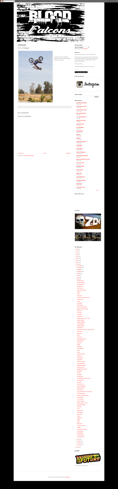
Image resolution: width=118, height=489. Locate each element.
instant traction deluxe (81, 106)
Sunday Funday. (80, 320)
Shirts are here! (80, 380)
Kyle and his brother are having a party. (85, 329)
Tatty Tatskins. (80, 357)
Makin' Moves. (80, 305)
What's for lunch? (81, 367)
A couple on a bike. (81, 425)
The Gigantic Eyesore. (82, 339)
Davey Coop (80, 331)
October (79, 269)
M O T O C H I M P (80, 162)
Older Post (68, 153)
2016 (77, 253)
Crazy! (78, 301)
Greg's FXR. (79, 359)
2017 (77, 251)
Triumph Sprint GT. (81, 354)
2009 (77, 447)
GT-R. (78, 408)
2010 (77, 264)
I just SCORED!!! (80, 324)
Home (45, 153)
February (79, 442)
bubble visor (79, 173)
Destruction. (79, 414)
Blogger (68, 477)
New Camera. (80, 288)
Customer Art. (80, 316)
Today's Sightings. (81, 322)
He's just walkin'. (80, 284)
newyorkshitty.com (80, 176)
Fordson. (79, 292)
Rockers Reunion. (81, 387)
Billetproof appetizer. (81, 365)
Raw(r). (78, 344)
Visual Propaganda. (81, 386)
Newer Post (20, 153)
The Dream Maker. (81, 393)
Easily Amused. (80, 280)
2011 (77, 262)
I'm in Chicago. (80, 399)
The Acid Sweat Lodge (81, 109)
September (79, 271)
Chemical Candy (80, 124)
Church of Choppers (81, 152)
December (79, 265)
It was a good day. (81, 363)
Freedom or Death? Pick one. (83, 297)
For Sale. (79, 372)
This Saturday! (80, 348)
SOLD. (78, 350)
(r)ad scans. (79, 295)
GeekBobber (79, 145)
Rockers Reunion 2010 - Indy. (83, 318)
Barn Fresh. (79, 337)
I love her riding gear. (81, 290)
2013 (77, 258)
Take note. (79, 342)
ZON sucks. (79, 310)
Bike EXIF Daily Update (81, 102)
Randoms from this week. (82, 308)
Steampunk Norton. (81, 404)
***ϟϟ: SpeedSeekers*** (81, 117)
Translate (85, 48)
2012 (77, 260)
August (79, 273)
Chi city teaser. (80, 397)
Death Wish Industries (81, 141)
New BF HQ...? (80, 286)
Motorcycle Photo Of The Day (83, 159)
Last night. (79, 314)
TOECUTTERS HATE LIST (82, 155)
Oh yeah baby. (80, 431)
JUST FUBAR (79, 148)
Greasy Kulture (79, 169)
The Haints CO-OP (80, 187)
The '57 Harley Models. (82, 307)
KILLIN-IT (78, 138)
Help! (78, 421)
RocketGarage (79, 131)
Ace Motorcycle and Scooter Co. (84, 378)
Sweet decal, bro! (81, 436)
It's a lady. (79, 382)
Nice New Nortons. (81, 282)
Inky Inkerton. (80, 327)
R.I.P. (78, 293)
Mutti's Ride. (79, 303)
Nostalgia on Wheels (81, 180)
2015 (77, 254)
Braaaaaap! (79, 370)
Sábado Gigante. (80, 325)
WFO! (78, 335)
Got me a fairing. (80, 401)
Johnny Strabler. (80, 435)
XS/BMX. (79, 427)
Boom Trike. (79, 423)
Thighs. (78, 419)
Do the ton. (79, 406)
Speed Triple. (80, 410)
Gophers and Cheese (81, 120)
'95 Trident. (79, 374)
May (78, 279)
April (78, 439)
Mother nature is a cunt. (82, 403)
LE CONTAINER (79, 127)
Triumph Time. (80, 299)
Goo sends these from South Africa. (84, 391)
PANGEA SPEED (80, 166)
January (79, 444)
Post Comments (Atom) (29, 155)
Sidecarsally (79, 183)
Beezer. (78, 416)
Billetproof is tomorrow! (82, 369)
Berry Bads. (79, 333)
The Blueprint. (80, 376)
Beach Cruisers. (80, 384)
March (78, 441)
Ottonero (78, 134)
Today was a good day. (82, 429)
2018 (77, 249)
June (78, 277)
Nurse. (78, 352)
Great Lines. (79, 312)
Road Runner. (80, 412)
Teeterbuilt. (79, 346)
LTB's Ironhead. (80, 340)
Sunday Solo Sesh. (81, 361)
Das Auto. (79, 355)
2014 (77, 256)
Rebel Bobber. (80, 433)
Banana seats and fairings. (83, 395)
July (78, 275)
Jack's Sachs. (80, 389)
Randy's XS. (79, 418)
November (79, 267)
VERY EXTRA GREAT (81, 113)
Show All (97, 190)
